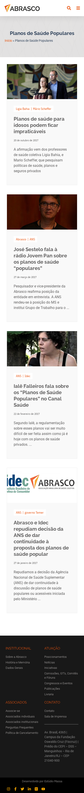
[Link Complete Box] (42, 124)
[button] (69, 8)
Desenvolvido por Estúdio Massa (42, 781)
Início (8, 40)
